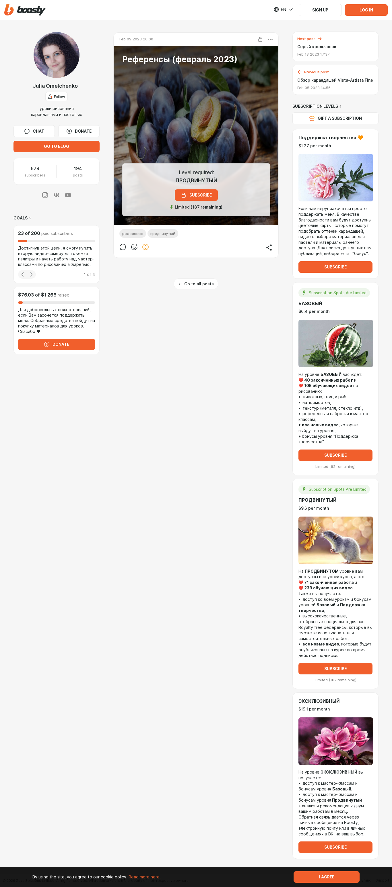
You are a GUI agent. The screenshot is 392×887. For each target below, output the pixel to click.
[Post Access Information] (260, 39)
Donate (83, 131)
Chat (38, 131)
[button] (25, 10)
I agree (326, 877)
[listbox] (279, 9)
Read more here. (145, 877)
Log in (366, 10)
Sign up (320, 10)
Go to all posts (199, 284)
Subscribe (335, 267)
